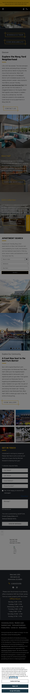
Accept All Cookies (15, 691)
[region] (15, 678)
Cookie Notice (13, 678)
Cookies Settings (15, 681)
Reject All (15, 686)
